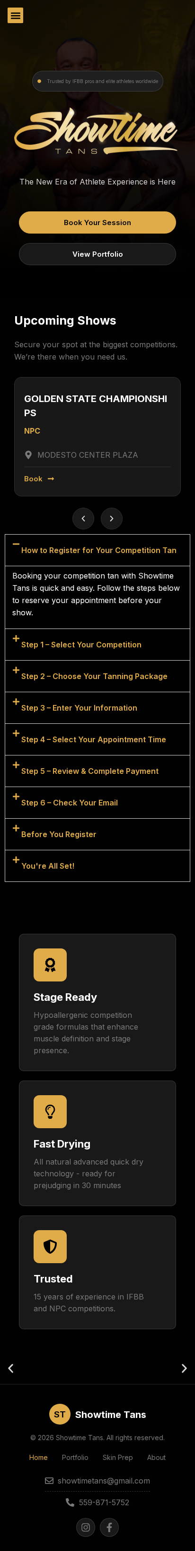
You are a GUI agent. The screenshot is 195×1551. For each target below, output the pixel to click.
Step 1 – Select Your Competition (81, 644)
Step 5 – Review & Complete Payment (90, 771)
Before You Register (59, 834)
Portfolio (75, 1457)
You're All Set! (47, 866)
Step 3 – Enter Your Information (79, 708)
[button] (15, 15)
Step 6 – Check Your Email (69, 802)
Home (38, 1457)
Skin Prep (118, 1457)
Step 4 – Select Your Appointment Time (93, 739)
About (156, 1457)
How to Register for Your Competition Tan (99, 550)
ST (60, 1414)
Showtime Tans (110, 1414)
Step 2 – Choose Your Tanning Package (94, 676)
